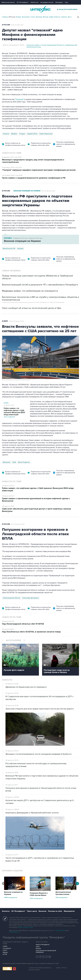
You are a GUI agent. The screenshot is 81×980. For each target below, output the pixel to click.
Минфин (14, 134)
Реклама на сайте (55, 911)
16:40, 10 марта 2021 (17, 25)
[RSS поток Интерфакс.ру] (46, 956)
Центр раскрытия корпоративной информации (46, 951)
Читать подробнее (14, 412)
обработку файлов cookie (25, 927)
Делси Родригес (24, 462)
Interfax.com (34, 2)
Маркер (5, 952)
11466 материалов (10, 897)
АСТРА (5, 954)
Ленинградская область (11, 598)
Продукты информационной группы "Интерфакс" (34, 937)
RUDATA (38, 948)
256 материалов (61, 897)
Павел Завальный (45, 134)
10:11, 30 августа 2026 (17, 524)
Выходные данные (34, 970)
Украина (20, 248)
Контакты (6, 911)
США (14, 462)
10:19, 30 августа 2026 (48, 191)
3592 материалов (36, 898)
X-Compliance (7, 948)
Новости (57, 17)
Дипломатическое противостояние (63, 893)
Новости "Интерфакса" (43, 944)
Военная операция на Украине (27, 191)
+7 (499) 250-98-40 (59, 930)
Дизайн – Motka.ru (61, 968)
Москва (45, 17)
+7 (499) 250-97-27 (14, 932)
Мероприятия (69, 911)
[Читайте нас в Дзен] (37, 956)
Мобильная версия (8, 2)
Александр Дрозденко (30, 598)
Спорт (33, 17)
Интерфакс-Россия (46, 2)
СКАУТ (5, 950)
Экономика (26, 17)
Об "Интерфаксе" (23, 2)
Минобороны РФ (9, 248)
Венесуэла (6, 462)
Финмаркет (59, 2)
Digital (51, 17)
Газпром (6, 134)
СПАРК (5, 946)
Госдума (22, 134)
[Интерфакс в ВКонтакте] (43, 956)
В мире (18, 17)
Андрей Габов (32, 134)
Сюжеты (64, 17)
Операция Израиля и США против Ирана (39, 894)
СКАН (37, 946)
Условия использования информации (40, 968)
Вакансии (42, 911)
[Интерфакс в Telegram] (40, 956)
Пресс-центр (32, 911)
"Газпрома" (19, 99)
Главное (5, 17)
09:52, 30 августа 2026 (16, 321)
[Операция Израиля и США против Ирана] (40, 890)
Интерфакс (40, 9)
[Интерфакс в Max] (49, 956)
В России (12, 17)
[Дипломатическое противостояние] (65, 889)
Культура (39, 17)
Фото (70, 17)
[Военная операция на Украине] (14, 889)
